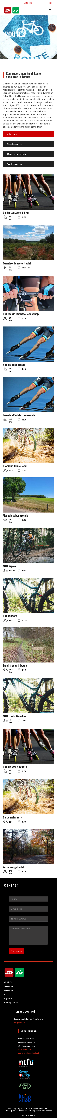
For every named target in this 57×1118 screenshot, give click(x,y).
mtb (6, 994)
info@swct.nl (19, 1022)
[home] (11, 10)
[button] (49, 10)
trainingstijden (11, 1002)
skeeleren (8, 986)
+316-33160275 (24, 1049)
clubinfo (8, 982)
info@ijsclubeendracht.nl (28, 1053)
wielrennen (9, 990)
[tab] (28, 134)
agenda (8, 998)
